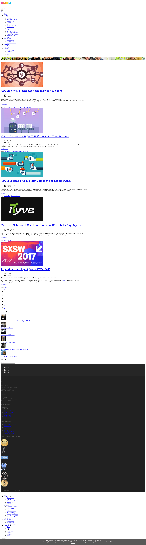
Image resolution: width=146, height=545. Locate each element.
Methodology (10, 41)
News (8, 46)
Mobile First (7, 196)
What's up (6, 44)
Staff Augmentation (12, 32)
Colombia (9, 53)
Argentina (9, 51)
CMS (5, 151)
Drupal (20, 151)
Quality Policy (10, 21)
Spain (8, 54)
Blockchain (12, 107)
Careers (9, 22)
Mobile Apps (10, 27)
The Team (9, 18)
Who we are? (10, 17)
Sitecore (9, 37)
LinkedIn (7, 372)
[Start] (4, 290)
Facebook (7, 368)
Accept (73, 543)
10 (4, 306)
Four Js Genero (11, 31)
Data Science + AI (11, 30)
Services (6, 24)
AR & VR (9, 28)
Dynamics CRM (11, 35)
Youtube (7, 370)
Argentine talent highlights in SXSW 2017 (25, 269)
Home (5, 14)
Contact (6, 48)
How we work (7, 38)
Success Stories (11, 43)
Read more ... (4, 104)
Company (6, 15)
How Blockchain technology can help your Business (31, 90)
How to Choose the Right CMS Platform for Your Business (35, 136)
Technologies (10, 40)
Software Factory (12, 25)
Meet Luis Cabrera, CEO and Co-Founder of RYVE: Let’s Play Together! (42, 225)
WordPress (15, 151)
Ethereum (19, 107)
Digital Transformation (10, 424)
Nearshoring (7, 240)
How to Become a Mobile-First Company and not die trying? (36, 180)
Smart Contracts (26, 107)
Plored (63, 280)
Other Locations (5, 404)
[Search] (2, 10)
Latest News (7, 416)
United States (10, 50)
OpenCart (25, 151)
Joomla (9, 151)
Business (6, 107)
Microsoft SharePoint (12, 34)
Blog (8, 47)
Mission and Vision (12, 19)
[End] (4, 308)
